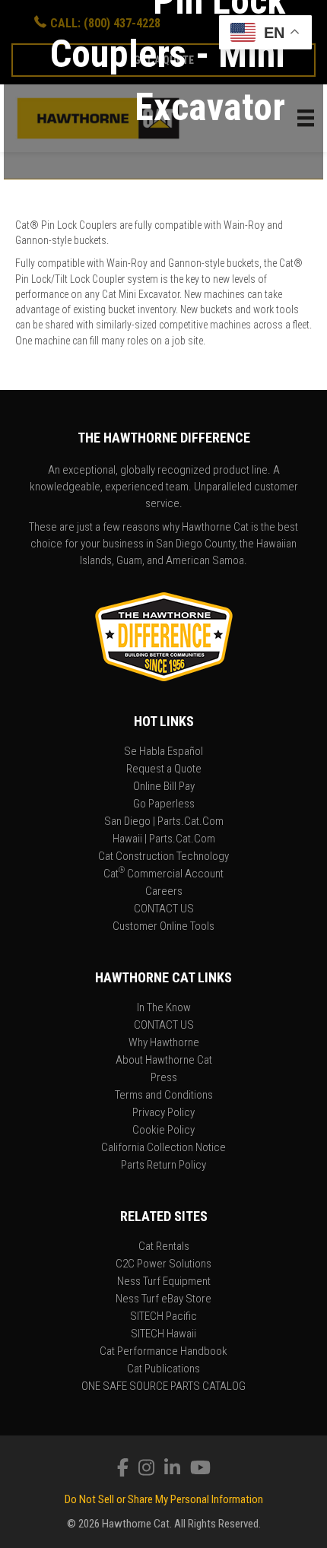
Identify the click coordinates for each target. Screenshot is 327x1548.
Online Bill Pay (164, 787)
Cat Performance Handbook (163, 1352)
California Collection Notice (163, 1148)
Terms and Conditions (164, 1096)
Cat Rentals (163, 1247)
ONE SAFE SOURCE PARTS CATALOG (163, 1387)
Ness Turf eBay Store (163, 1299)
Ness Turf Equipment (164, 1282)
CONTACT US (164, 909)
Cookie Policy (163, 1131)
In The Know (164, 1008)
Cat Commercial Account (163, 874)
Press (164, 1078)
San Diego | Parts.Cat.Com (164, 822)
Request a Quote (164, 769)
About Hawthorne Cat (164, 1061)
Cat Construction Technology (163, 857)
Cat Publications (163, 1369)
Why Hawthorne (164, 1043)
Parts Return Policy (163, 1165)
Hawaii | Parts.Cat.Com (164, 839)
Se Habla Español (163, 752)
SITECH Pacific (163, 1317)
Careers (164, 892)
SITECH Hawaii (163, 1334)
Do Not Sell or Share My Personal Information (164, 1499)
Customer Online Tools (163, 927)
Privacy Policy (163, 1113)
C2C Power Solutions (163, 1264)
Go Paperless (164, 804)
